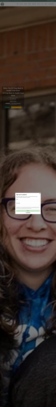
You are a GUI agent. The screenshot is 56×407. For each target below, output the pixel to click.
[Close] (39, 193)
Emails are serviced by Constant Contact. (27, 208)
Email (17, 199)
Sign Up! (28, 210)
